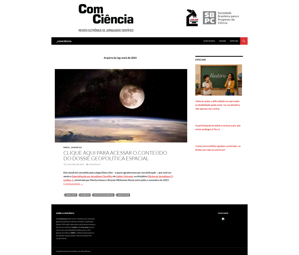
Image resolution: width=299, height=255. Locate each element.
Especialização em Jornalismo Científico (92, 176)
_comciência (63, 41)
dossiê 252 (85, 195)
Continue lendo (73, 183)
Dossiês (222, 41)
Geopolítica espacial (103, 195)
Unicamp (84, 227)
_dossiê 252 (76, 147)
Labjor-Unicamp (124, 176)
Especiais (234, 41)
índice (66, 147)
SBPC (73, 233)
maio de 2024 (123, 195)
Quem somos (209, 41)
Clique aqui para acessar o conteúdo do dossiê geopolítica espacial (115, 155)
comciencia (94, 164)
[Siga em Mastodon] (223, 219)
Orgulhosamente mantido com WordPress (73, 251)
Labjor (74, 227)
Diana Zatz (71, 195)
